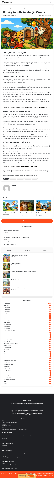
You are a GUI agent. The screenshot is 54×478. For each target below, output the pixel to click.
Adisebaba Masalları (8, 377)
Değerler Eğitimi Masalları (9, 370)
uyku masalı (35, 178)
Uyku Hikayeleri (7, 328)
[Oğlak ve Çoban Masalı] (6, 282)
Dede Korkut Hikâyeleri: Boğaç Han (19, 288)
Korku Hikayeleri (7, 375)
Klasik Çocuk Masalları (8, 339)
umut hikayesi (27, 178)
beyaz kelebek (12, 178)
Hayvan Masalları (7, 324)
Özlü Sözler (6, 383)
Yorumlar (44, 250)
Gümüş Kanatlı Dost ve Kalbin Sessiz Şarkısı (26, 213)
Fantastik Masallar (8, 326)
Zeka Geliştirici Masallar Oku (10, 360)
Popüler (9, 250)
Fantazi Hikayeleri (7, 337)
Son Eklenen (27, 250)
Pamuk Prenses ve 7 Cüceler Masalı (19, 255)
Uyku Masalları (7, 318)
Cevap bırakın (27, 221)
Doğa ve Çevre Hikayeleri (9, 330)
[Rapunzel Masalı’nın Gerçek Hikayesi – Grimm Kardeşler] (6, 274)
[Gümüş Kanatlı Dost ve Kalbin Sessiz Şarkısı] (27, 205)
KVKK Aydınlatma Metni (42, 475)
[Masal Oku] (7, 2)
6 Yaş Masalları (7, 307)
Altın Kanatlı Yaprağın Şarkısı (9, 212)
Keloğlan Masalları (7, 345)
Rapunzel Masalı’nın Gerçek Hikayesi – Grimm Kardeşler (23, 271)
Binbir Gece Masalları (8, 353)
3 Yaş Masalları (7, 313)
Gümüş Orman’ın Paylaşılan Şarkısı (42, 213)
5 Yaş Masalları (7, 309)
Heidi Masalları (7, 368)
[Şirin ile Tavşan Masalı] (6, 266)
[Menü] (52, 2)
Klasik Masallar (7, 351)
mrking (31, 473)
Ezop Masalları (7, 372)
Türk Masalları (7, 366)
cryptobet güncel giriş (45, 473)
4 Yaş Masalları (7, 311)
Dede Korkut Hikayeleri (8, 364)
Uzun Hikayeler (7, 341)
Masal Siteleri (6, 358)
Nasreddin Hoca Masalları (9, 379)
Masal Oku (6, 356)
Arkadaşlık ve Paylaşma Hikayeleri (11, 343)
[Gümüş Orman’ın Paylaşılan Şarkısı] (43, 205)
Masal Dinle (6, 305)
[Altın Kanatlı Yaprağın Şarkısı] (10, 205)
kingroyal (34, 473)
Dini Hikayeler (7, 362)
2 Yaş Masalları (7, 315)
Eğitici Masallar (7, 322)
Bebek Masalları (7, 332)
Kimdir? (5, 381)
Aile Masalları (6, 349)
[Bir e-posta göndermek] (9, 15)
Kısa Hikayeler (7, 320)
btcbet (51, 473)
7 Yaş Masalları (12, 8)
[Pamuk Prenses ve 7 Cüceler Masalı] (6, 258)
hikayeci (7, 15)
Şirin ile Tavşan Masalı (16, 263)
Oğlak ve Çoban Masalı (16, 279)
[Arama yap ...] (50, 2)
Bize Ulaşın (50, 475)
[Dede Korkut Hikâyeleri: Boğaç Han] (6, 290)
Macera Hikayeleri (7, 334)
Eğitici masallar (20, 178)
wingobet (27, 473)
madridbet (39, 473)
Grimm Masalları (7, 347)
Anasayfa (6, 8)
